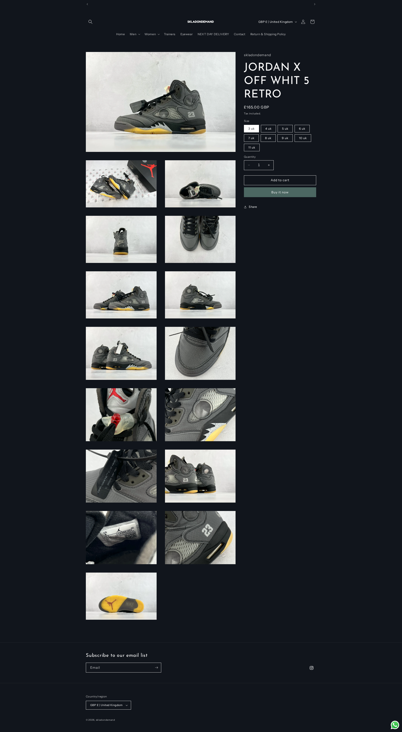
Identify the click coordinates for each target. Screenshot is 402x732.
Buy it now (280, 192)
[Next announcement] (314, 4)
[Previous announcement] (87, 4)
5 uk (285, 129)
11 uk (251, 147)
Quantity (250, 156)
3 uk (251, 129)
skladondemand (105, 719)
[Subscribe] (156, 668)
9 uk (285, 138)
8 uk (268, 138)
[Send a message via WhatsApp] (395, 725)
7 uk (251, 138)
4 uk (268, 129)
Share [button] (253, 207)
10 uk (303, 138)
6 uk (302, 129)
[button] (90, 21)
